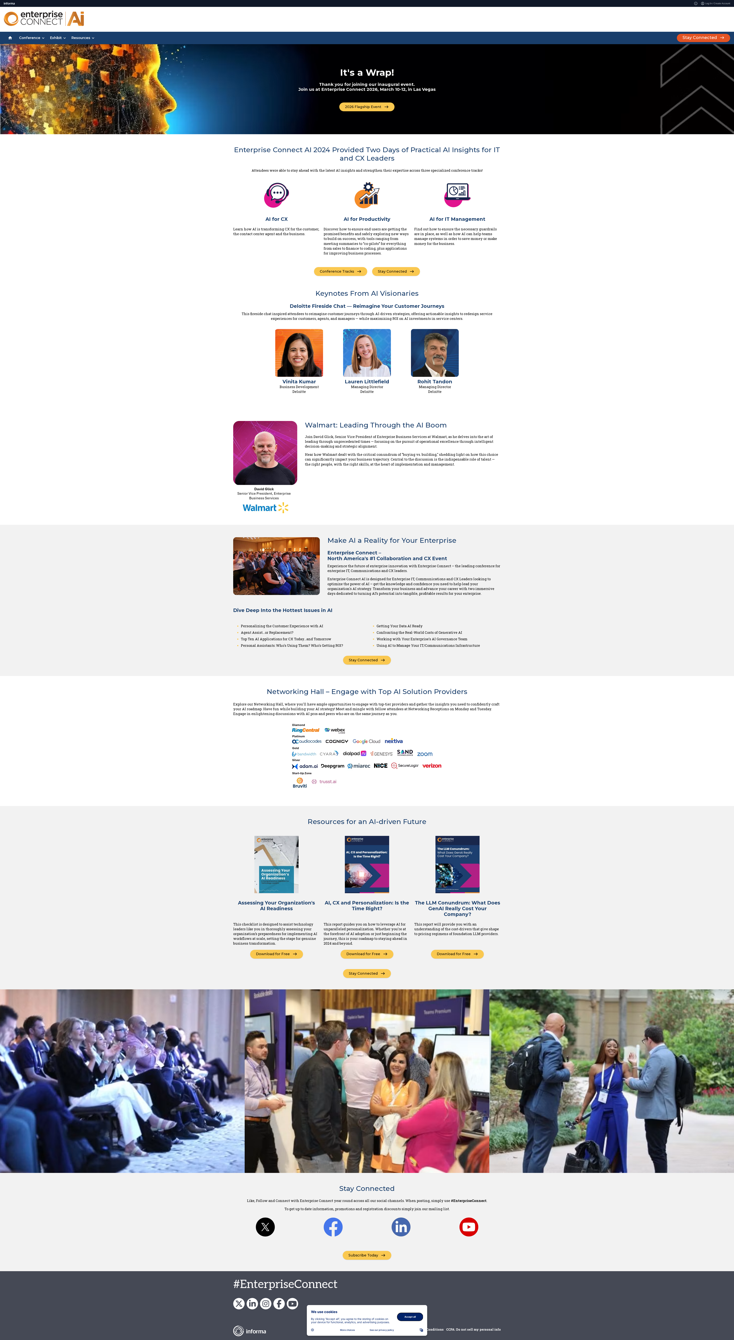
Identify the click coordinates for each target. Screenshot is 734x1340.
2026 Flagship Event (363, 107)
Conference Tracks (337, 271)
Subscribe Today (363, 1255)
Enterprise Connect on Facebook (279, 1303)
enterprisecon (239, 1303)
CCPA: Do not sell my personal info (473, 1329)
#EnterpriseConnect (285, 1284)
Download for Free (273, 954)
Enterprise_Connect (265, 1303)
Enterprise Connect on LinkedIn (252, 1303)
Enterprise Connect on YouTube (292, 1303)
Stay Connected (700, 37)
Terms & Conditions (428, 1329)
